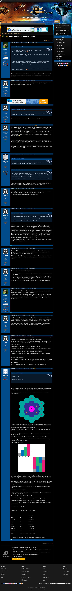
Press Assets (45, 576)
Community (14, 0)
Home (3, 33)
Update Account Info (66, 576)
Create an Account (66, 571)
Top (51, 42)
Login (14, 26)
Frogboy (5, 49)
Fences (2, 573)
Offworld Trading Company (25, 577)
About (44, 568)
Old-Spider (5, 161)
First (46, 40)
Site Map (43, 589)
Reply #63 (13, 368)
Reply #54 (13, 125)
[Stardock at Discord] (61, 65)
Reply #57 (13, 208)
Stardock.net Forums (32, 288)
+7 (5, 377)
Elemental (23, 569)
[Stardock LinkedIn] (65, 65)
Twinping (5, 375)
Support (25, 0)
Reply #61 (13, 315)
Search (10, 26)
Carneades (5, 112)
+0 (5, 119)
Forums (44, 580)
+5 (5, 93)
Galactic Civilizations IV (25, 571)
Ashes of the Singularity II (25, 568)
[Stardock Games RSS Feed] (67, 65)
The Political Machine (24, 576)
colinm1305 (5, 132)
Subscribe (68, 583)
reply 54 (22, 158)
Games (9, 0)
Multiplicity (3, 576)
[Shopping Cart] (69, 1)
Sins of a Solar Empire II (25, 573)
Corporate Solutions (4, 569)
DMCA (40, 589)
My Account (65, 569)
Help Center (65, 568)
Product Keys (65, 573)
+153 (5, 166)
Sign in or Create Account (18, 558)
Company (45, 566)
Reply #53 (13, 105)
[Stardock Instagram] (66, 63)
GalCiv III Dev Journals (17, 33)
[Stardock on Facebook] (60, 63)
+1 (5, 282)
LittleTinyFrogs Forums (33, 42)
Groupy (2, 577)
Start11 (2, 571)
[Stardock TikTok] (63, 65)
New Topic (49, 24)
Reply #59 (13, 268)
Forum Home (5, 26)
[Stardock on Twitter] (58, 63)
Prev (48, 40)
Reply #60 (13, 288)
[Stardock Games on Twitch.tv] (64, 63)
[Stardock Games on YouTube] (62, 63)
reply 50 (21, 46)
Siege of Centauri (24, 579)
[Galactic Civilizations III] (36, 12)
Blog (22, 0)
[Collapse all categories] (70, 39)
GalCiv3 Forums (32, 80)
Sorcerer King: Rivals (24, 580)
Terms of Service (35, 589)
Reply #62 (13, 335)
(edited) (36, 125)
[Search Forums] (71, 1)
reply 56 (22, 213)
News (19, 0)
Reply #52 (13, 80)
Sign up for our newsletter (45, 583)
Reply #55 (13, 154)
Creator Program (46, 577)
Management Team (46, 571)
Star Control (23, 574)
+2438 (5, 55)
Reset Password (66, 574)
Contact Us (45, 579)
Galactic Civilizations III (8, 33)
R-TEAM (5, 342)
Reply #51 (13, 42)
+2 (5, 139)
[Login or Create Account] (67, 1)
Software (5, 0)
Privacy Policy (29, 589)
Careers (44, 573)
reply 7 (21, 373)
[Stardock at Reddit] (59, 65)
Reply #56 (13, 188)
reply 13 (23, 109)
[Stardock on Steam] (68, 63)
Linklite (5, 275)
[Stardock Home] (1, 1)
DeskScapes (3, 574)
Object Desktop (3, 568)
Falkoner (5, 87)
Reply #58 (13, 248)
